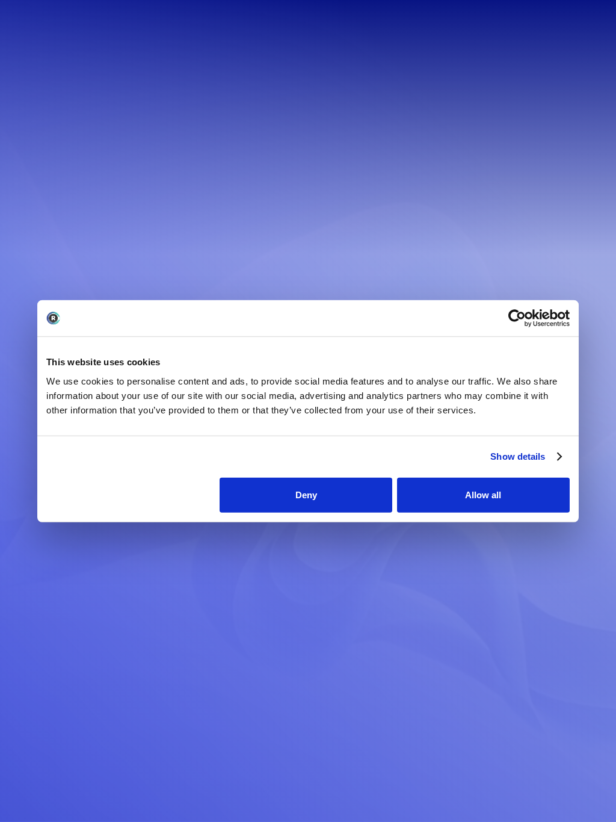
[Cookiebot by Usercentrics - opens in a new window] (517, 318)
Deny (306, 494)
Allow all (483, 494)
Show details (517, 456)
